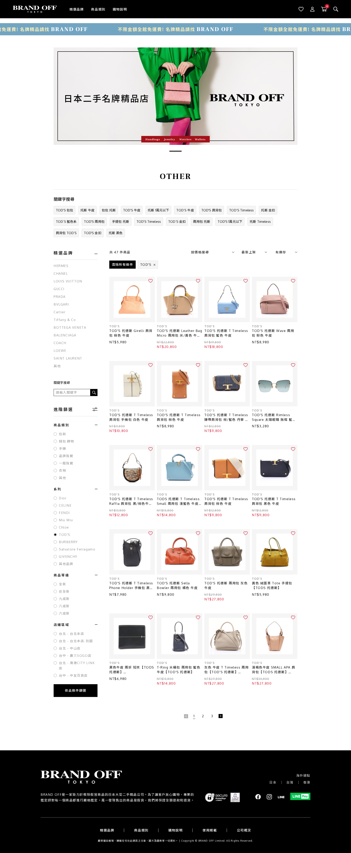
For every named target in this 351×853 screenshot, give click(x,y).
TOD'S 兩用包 (94, 222)
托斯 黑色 (116, 233)
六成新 (64, 613)
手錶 (62, 449)
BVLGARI (61, 304)
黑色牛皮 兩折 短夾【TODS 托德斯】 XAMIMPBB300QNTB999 (131, 669)
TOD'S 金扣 (92, 233)
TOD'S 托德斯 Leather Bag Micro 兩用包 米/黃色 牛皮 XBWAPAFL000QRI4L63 (179, 333)
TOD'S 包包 (64, 210)
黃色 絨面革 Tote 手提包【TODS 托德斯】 (272, 585)
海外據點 (303, 775)
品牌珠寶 (66, 456)
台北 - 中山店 (70, 648)
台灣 (290, 782)
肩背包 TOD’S (66, 233)
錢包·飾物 (66, 441)
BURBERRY (68, 542)
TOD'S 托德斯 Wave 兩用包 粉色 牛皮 (273, 333)
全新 (62, 584)
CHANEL (61, 273)
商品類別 (98, 9)
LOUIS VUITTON (68, 281)
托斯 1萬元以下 (158, 210)
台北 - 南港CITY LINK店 (77, 665)
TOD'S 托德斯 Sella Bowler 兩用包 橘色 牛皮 (177, 585)
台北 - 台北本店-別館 (76, 641)
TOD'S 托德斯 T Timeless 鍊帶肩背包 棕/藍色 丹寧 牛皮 (226, 417)
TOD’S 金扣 (177, 222)
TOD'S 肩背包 (211, 210)
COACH (60, 343)
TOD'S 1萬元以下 (230, 222)
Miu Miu (66, 520)
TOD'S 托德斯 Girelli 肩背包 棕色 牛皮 (131, 333)
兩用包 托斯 (201, 222)
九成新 (64, 599)
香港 (306, 782)
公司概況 (244, 830)
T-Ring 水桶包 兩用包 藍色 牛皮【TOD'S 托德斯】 (178, 669)
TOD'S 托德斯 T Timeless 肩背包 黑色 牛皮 (274, 501)
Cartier (59, 312)
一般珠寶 (66, 463)
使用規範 (210, 830)
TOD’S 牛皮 (185, 210)
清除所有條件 (122, 265)
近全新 (64, 591)
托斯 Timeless (260, 222)
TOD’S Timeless (241, 210)
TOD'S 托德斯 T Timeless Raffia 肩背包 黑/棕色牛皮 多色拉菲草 (131, 501)
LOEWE (60, 351)
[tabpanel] (175, 96)
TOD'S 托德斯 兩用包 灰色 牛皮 (226, 585)
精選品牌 (76, 9)
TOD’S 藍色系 (66, 222)
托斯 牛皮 (87, 210)
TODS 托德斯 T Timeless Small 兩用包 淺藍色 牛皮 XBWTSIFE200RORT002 (178, 501)
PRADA (60, 297)
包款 (62, 434)
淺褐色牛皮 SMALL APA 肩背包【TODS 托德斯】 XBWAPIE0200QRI (273, 669)
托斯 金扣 (268, 210)
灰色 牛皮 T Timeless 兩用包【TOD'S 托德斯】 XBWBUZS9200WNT (226, 669)
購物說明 (120, 9)
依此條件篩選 (75, 690)
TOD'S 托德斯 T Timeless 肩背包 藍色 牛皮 (226, 333)
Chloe (64, 527)
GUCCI (59, 289)
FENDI (64, 513)
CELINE (65, 505)
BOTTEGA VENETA (70, 327)
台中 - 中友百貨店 (73, 675)
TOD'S (64, 535)
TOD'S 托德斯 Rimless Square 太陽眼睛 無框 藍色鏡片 (274, 417)
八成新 (64, 606)
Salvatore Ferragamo (77, 549)
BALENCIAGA (65, 335)
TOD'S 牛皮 (131, 210)
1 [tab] (175, 151)
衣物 (62, 471)
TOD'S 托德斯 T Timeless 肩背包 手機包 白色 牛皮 (131, 417)
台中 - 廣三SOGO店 (75, 656)
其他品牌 (66, 564)
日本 (272, 782)
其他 (57, 366)
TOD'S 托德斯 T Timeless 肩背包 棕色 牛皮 (179, 417)
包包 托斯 (109, 210)
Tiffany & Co (65, 320)
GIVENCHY (68, 557)
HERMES (61, 266)
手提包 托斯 (120, 222)
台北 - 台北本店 (71, 634)
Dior (62, 498)
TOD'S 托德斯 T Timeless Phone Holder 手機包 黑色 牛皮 (131, 585)
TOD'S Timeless (148, 222)
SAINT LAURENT (68, 358)
